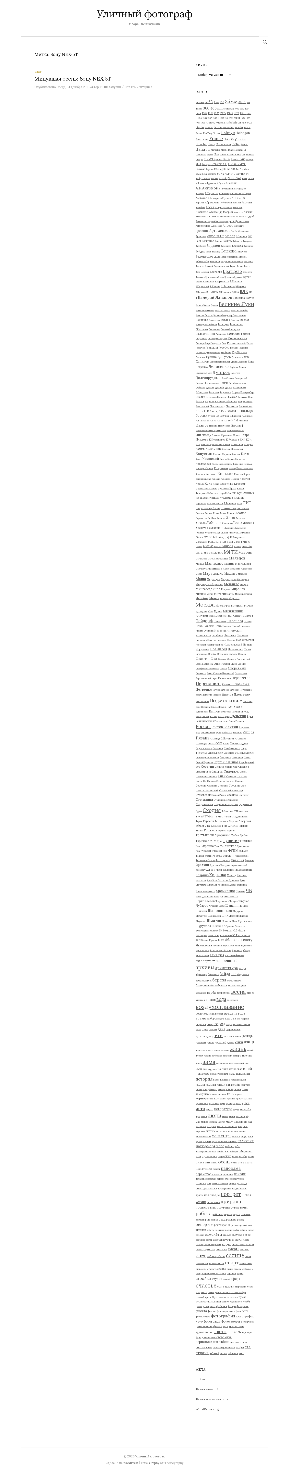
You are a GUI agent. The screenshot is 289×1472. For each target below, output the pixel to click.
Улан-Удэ (219, 846)
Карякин (226, 454)
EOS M (247, 127)
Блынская (215, 261)
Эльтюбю (213, 930)
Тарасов (208, 821)
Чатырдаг (201, 896)
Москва (205, 604)
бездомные (243, 974)
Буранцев (229, 277)
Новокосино (202, 644)
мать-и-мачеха (227, 1126)
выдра (220, 1018)
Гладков (215, 343)
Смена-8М (201, 781)
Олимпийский (243, 659)
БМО (250, 236)
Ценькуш (240, 891)
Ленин (223, 513)
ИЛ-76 (213, 420)
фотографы (212, 1321)
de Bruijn (218, 127)
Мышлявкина (233, 611)
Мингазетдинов (208, 589)
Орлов (234, 663)
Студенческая (221, 804)
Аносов (228, 225)
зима (208, 1061)
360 (206, 108)
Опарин (226, 663)
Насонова (235, 621)
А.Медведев (240, 188)
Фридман (249, 860)
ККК (242, 439)
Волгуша (235, 320)
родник (229, 1230)
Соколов (220, 781)
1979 (236, 113)
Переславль (208, 683)
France (216, 138)
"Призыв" (200, 102)
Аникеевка (216, 225)
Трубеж (235, 835)
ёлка (241, 1353)
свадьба (227, 1235)
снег (201, 1255)
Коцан (216, 483)
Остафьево (201, 668)
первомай (211, 1178)
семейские (208, 1244)
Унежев (230, 846)
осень (224, 1162)
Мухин (218, 611)
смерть (233, 1249)
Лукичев (200, 532)
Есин (250, 397)
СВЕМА (211, 743)
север (199, 1244)
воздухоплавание (220, 1006)
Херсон (210, 869)
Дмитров (221, 372)
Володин (223, 324)
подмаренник (224, 1188)
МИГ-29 (208, 552)
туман (242, 1297)
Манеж (200, 563)
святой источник (223, 1239)
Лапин (216, 508)
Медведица (243, 579)
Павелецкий (228, 673)
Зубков (211, 416)
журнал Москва (203, 1055)
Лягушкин (244, 532)
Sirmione (212, 174)
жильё (250, 1050)
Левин (216, 513)
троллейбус (211, 1297)
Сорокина (212, 785)
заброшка (217, 1055)
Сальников (218, 748)
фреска (217, 1326)
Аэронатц (215, 236)
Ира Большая (213, 435)
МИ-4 (239, 542)
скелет (199, 1249)
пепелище (201, 1178)
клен (229, 1089)
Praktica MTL (237, 164)
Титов (234, 826)
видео (250, 992)
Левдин (208, 513)
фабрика (221, 1306)
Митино (201, 593)
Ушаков (217, 850)
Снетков (211, 781)
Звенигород (217, 406)
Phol (198, 164)
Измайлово (201, 430)
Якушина (217, 945)
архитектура (226, 968)
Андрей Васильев (216, 221)
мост (250, 1136)
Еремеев (221, 397)
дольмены (201, 1042)
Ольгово (218, 663)
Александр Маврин (221, 211)
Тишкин (243, 825)
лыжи (204, 1116)
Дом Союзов (227, 378)
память (216, 1169)
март (229, 1121)
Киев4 (199, 459)
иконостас (235, 1068)
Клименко (238, 464)
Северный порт (215, 752)
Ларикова (228, 508)
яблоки (223, 1353)
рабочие (218, 1214)
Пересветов (240, 678)
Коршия (235, 479)
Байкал (218, 241)
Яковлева (204, 945)
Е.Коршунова (239, 387)
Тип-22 (226, 825)
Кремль (213, 488)
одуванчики (209, 1156)
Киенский (210, 458)
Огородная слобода (227, 654)
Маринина (214, 568)
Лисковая (240, 518)
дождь (247, 1036)
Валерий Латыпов (215, 297)
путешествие (229, 1207)
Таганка (228, 816)
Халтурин (225, 865)
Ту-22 (213, 841)
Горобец (224, 347)
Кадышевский (215, 444)
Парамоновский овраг (206, 678)
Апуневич (239, 225)
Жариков (209, 401)
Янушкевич (246, 945)
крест (239, 1098)
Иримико (227, 435)
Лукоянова (210, 532)
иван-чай (201, 1068)
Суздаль (233, 804)
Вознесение (214, 320)
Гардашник (201, 338)
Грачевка (215, 352)
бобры (213, 985)
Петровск (234, 689)
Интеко (201, 435)
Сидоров (217, 771)
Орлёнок (241, 663)
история (204, 1079)
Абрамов (200, 202)
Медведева (229, 579)
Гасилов (211, 338)
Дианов (242, 367)
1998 (203, 122)
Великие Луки (236, 304)
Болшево (200, 266)
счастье (206, 1285)
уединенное (236, 1301)
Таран (199, 821)
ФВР (225, 851)
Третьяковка (205, 835)
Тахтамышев (221, 821)
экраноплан (227, 1347)
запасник (227, 1055)
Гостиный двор (203, 352)
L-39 (208, 149)
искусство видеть (219, 1073)
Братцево (232, 271)
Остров (223, 668)
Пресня (222, 707)
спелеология (202, 1263)
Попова (214, 707)
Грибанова (226, 352)
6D (210, 101)
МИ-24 (199, 546)
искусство (203, 1073)
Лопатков (227, 523)
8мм (216, 102)
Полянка (205, 707)
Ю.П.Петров (226, 935)
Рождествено (221, 721)
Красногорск (202, 488)
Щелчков (217, 926)
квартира (245, 1084)
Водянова (202, 319)
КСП (198, 444)
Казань (226, 444)
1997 (198, 122)
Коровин (216, 479)
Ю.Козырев (201, 935)
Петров (216, 689)
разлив (245, 1214)
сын (219, 1286)
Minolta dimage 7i (237, 149)
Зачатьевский (202, 406)
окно (227, 1156)
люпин (225, 1116)
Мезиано (218, 584)
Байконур (237, 241)
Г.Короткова (202, 329)
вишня (211, 1000)
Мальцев (237, 558)
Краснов (240, 483)
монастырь (221, 1135)
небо (220, 1146)
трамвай (200, 1297)
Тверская (233, 821)
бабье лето (213, 974)
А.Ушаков (201, 197)
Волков (244, 319)
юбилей (214, 1353)
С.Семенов (240, 738)
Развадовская (202, 716)
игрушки (212, 1069)
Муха (210, 611)
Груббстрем (239, 352)
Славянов (231, 776)
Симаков (201, 776)
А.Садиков (211, 193)
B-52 (226, 122)
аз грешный (227, 960)
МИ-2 (232, 541)
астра (242, 968)
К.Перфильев (217, 439)
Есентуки (243, 397)
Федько (209, 855)
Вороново (236, 324)
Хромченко (225, 891)
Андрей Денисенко (237, 221)
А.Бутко (221, 183)
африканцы (201, 974)
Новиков (231, 640)
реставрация (222, 1224)
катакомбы (233, 1084)
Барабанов (201, 246)
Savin (198, 174)
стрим (240, 1273)
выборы (212, 1018)
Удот (198, 846)
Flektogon (243, 133)
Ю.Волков (225, 930)
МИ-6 (246, 541)
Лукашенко (240, 528)
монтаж (236, 1136)
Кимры (223, 459)
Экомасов (240, 926)
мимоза (234, 1131)
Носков (247, 649)
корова (238, 1094)
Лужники (229, 528)
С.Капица (215, 738)
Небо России (205, 626)
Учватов (206, 850)
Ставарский (203, 794)
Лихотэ (201, 523)
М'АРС (208, 537)
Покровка (247, 701)
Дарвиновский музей (220, 361)
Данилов (202, 361)
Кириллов (240, 459)
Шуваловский (245, 921)
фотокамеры (230, 1321)
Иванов (202, 425)
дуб (224, 1042)
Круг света (223, 488)
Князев (199, 468)
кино (199, 1089)
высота (230, 1018)
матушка (211, 1126)
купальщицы (217, 1103)
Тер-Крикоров (214, 826)
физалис (212, 1311)
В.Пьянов (212, 291)
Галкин (245, 333)
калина (225, 1079)
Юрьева (213, 940)
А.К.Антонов (207, 188)
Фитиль (211, 860)
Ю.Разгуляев (241, 935)
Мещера (244, 584)
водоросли (232, 1000)
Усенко (246, 846)
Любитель (234, 532)
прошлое (202, 1207)
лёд (247, 1116)
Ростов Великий (225, 727)
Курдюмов (226, 497)
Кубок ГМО (230, 493)
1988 (215, 118)
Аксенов (202, 212)
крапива (231, 1098)
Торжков (210, 830)
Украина (208, 846)
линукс (209, 1109)
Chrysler (200, 127)
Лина (230, 517)
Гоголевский (236, 343)
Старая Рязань (218, 795)
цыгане (213, 1337)
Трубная (244, 835)
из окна (222, 1069)
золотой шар (242, 1063)
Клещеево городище (222, 464)
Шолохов (226, 921)
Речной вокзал (205, 721)
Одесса (242, 654)
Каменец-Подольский (232, 449)
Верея (208, 315)
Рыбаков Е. (227, 732)
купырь (230, 1103)
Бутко (247, 277)
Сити (221, 776)
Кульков (213, 497)
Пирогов (227, 694)
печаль (201, 1183)
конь (230, 1094)
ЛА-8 (239, 503)
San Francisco (242, 169)
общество (245, 1151)
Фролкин (202, 865)
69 (244, 102)
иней (247, 1068)
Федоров (200, 855)
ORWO (209, 159)
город (219, 1023)
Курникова (201, 503)
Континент (211, 474)
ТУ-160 (218, 816)
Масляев (242, 573)
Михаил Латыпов (243, 594)
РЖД (246, 711)
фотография (223, 1316)
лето (200, 1108)
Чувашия (213, 905)
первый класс (224, 1178)
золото (232, 1063)
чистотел (234, 1342)
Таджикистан (240, 816)
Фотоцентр (222, 860)
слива (219, 1249)
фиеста (201, 1311)
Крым (232, 488)
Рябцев (248, 732)
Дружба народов (237, 383)
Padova (219, 159)
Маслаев (230, 573)
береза (219, 980)
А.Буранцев (210, 183)
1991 (226, 118)
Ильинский (220, 430)
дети (217, 1035)
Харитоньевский (239, 865)
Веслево (218, 315)
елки (239, 1042)
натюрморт (205, 1146)
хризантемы (236, 1326)
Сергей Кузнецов (204, 762)
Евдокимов (225, 392)
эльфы (240, 1347)
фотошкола (204, 1326)
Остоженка (213, 668)
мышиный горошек (227, 1141)
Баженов (208, 241)
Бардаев (213, 245)
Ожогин (203, 658)
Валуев (250, 297)
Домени (199, 383)
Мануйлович (243, 563)
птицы (214, 1207)
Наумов (247, 621)
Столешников (220, 800)
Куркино (239, 497)
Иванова (213, 425)
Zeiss (244, 178)
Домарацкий (241, 378)
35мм (231, 101)
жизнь (238, 1048)
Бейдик (200, 251)
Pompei (206, 164)
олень (251, 1156)
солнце (235, 1255)
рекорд (240, 1219)
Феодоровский (224, 855)
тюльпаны (213, 1301)
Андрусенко (203, 225)
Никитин (220, 630)
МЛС (215, 552)
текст (204, 1292)
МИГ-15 (208, 546)
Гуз (219, 357)
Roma (226, 169)
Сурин (199, 811)
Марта (199, 573)
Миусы (230, 594)
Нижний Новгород (241, 626)
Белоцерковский (229, 256)
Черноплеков (205, 901)
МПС (220, 552)
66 (240, 102)
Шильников (230, 915)
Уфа (198, 851)
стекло (221, 1268)
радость (228, 1214)
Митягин (220, 593)
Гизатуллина (237, 338)
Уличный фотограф (144, 14)
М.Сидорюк (201, 542)
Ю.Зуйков (239, 930)
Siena (204, 174)
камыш (200, 1084)
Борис (233, 266)
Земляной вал (245, 406)
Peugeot (249, 159)
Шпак (234, 921)
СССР (218, 743)
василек (232, 985)
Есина (200, 401)
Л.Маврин (230, 503)
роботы (210, 1230)
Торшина (231, 830)
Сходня (212, 810)
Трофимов (222, 835)
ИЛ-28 (205, 420)
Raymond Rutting (214, 169)
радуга (236, 1214)
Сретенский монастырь (231, 790)
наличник (245, 1141)
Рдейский (238, 716)
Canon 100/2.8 (244, 122)
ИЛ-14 (199, 420)
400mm (216, 108)
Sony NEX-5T (242, 174)
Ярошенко (237, 950)
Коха (208, 483)
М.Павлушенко (237, 537)
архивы (205, 967)
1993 (237, 118)
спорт (232, 1263)
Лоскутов (202, 527)
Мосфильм (238, 605)
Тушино (231, 840)
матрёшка (201, 1126)
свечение (200, 1239)
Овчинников (201, 654)
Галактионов (205, 334)
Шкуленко (201, 921)
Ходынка (217, 874)
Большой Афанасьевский (217, 266)
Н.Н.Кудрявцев (203, 615)
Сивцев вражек (203, 771)
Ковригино (221, 468)
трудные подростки (227, 1297)
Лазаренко (206, 508)
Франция (237, 860)
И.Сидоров (247, 416)
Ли (209, 518)
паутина (228, 1174)
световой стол (241, 1234)
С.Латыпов (228, 738)
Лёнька (199, 537)
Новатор (211, 640)
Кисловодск (203, 463)
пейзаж (240, 1174)
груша (205, 1029)
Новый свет (235, 649)
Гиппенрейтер (203, 343)
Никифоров (217, 635)
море (244, 1136)
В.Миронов (241, 286)
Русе (218, 732)
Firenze (216, 133)
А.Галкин (231, 183)
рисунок (201, 1229)
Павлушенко (241, 673)
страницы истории (214, 1273)
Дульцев (210, 387)
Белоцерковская (208, 256)
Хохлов (201, 880)
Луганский (216, 528)
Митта (210, 594)
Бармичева (226, 246)
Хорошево (242, 875)
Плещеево (242, 694)
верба (211, 992)
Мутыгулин (201, 611)
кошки (223, 1098)
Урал (239, 846)
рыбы (236, 1230)
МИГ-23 (227, 546)
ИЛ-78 (220, 420)
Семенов (200, 757)
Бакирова (247, 241)
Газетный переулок (230, 329)
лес (246, 1103)
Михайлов (202, 598)
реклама (231, 1219)
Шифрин (243, 916)
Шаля (222, 905)
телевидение (214, 1292)
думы (230, 1042)
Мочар (248, 605)
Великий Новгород (205, 310)
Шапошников (220, 910)
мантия (221, 1121)
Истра (244, 435)
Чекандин (218, 896)
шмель (216, 1347)
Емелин (200, 396)
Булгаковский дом (214, 277)
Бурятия (238, 277)
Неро (218, 626)
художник (202, 1332)
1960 (237, 108)
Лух (218, 532)
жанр (249, 1041)
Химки (219, 869)
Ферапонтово (242, 855)
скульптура (209, 1249)
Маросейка (246, 568)
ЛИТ (247, 503)
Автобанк (200, 207)
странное (231, 1273)
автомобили (234, 955)
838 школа (228, 108)
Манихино (214, 563)
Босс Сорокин (202, 272)
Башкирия (248, 246)
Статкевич (243, 795)
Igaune (243, 144)
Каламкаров (237, 444)
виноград (200, 1000)
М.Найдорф (221, 537)
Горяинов (243, 347)
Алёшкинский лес (226, 216)
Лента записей (207, 1389)
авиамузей (202, 955)
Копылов (238, 474)
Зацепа (248, 401)
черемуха (224, 1337)
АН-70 (242, 198)
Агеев (210, 207)
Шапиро (244, 905)
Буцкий (199, 281)
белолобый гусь (204, 980)
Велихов (200, 315)
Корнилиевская (203, 479)
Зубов (219, 416)
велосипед (201, 993)
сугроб (226, 1279)
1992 (231, 118)
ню (227, 1151)
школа (200, 1347)
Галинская (221, 334)
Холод (231, 875)
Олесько (231, 659)
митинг (243, 1131)
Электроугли (202, 930)
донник (210, 1042)
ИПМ (234, 420)
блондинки (203, 985)
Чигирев (233, 901)
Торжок (222, 830)
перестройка (237, 1178)
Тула (219, 841)
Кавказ (204, 444)
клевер (221, 1089)
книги (237, 1089)
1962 (242, 108)
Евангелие (214, 392)
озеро (221, 1156)
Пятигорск (226, 711)
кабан (216, 1079)
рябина (243, 1230)
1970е (198, 113)
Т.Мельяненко (241, 811)
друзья (218, 1042)
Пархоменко (224, 678)
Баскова (237, 246)
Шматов (214, 920)
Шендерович (214, 916)
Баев (199, 240)
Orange (199, 159)
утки (206, 1306)
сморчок (244, 1249)
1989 (221, 118)
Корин (247, 474)
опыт (207, 1162)
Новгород (221, 640)
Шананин (232, 905)
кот (216, 1098)
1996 (248, 118)
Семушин (225, 757)
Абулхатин (226, 202)
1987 (209, 118)
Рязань (203, 738)
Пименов (217, 694)
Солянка (239, 781)
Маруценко (213, 573)
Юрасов (204, 940)
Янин (237, 945)
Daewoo (209, 127)
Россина (240, 721)
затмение (246, 1055)
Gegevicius (238, 139)
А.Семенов (224, 193)
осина (234, 1162)
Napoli (210, 154)
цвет (211, 1332)
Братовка (216, 271)
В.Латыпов (228, 286)
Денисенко (219, 366)
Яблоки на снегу (238, 940)
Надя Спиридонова (239, 615)
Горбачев (200, 347)
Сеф (235, 766)
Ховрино (202, 875)
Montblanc (201, 154)
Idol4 (235, 144)
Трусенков (202, 840)
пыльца (244, 1207)
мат (250, 1121)
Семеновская (212, 757)
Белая (208, 251)
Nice (216, 154)
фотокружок (247, 1321)
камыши (211, 1084)
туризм (201, 1301)
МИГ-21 (218, 546)
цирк (244, 1332)
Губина (211, 357)
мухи (214, 1141)
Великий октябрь (239, 310)
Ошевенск (201, 673)
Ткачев (199, 830)
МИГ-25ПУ (247, 546)
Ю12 (198, 940)
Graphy (154, 1463)
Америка (240, 216)
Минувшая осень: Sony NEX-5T (72, 78)
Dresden (239, 127)
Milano (224, 149)
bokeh (233, 122)
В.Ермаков (222, 281)
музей (199, 1141)
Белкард (216, 251)
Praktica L (219, 164)
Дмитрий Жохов (204, 373)
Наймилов (220, 621)
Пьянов (214, 711)
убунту (225, 1301)
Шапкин (201, 911)
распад (214, 1219)
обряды (234, 1151)
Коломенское (244, 468)
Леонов (240, 513)
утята (212, 1306)
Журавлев (219, 401)
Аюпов (230, 236)
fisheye (228, 132)
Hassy (211, 144)
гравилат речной (241, 1024)
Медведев (213, 579)
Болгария (248, 261)
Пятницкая (237, 711)
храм (225, 1326)
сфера (235, 1279)
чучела (243, 1342)
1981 (249, 113)
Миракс (225, 589)
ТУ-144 (208, 816)
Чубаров (202, 905)
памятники (204, 1169)
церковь (234, 1332)
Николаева (242, 635)
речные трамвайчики (241, 1225)
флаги (232, 1311)
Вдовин (214, 305)
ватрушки (241, 985)
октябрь (243, 1156)
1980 (243, 113)
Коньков (225, 473)
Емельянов (211, 397)
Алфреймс (201, 216)
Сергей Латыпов (226, 762)
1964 (247, 108)
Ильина (211, 430)
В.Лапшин (215, 286)
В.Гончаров (208, 281)
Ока (214, 658)
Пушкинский (202, 711)
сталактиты (245, 1263)
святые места (242, 1239)
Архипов (201, 236)
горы (229, 1024)
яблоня (233, 1353)
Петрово (225, 689)
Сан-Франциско (232, 748)
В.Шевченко (225, 292)
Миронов (238, 589)
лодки (236, 1109)
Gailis (227, 139)
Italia (200, 149)
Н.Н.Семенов (218, 615)
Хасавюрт (200, 869)
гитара (210, 1024)
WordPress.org (207, 1409)
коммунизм (203, 1093)
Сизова (243, 771)
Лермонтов (201, 518)
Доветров (235, 373)
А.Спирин (246, 193)
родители (220, 1230)
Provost (200, 169)
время (201, 1018)
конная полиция (218, 1094)
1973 (210, 113)
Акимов (228, 207)
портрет (231, 1194)
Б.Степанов (241, 236)
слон (224, 1249)
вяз (238, 1018)
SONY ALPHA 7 (226, 173)
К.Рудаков (232, 439)
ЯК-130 (221, 940)
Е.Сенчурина (202, 392)
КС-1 (249, 439)
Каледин (248, 444)
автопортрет (205, 961)
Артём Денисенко (240, 231)
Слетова (242, 776)
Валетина (239, 297)
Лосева (248, 523)
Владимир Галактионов (234, 315)
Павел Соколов (214, 673)
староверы (201, 1269)
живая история (221, 1050)
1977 (223, 113)
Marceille (215, 149)
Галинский (233, 333)
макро (205, 1121)
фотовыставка (203, 1316)
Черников (231, 896)
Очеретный (237, 668)
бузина (222, 985)
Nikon (223, 154)
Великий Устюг (222, 310)
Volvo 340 (234, 178)
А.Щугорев (225, 198)
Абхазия (237, 202)
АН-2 (235, 198)
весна (238, 991)
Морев (214, 598)
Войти (200, 1379)
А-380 (251, 178)
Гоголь (250, 343)
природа (230, 1201)
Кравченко (226, 483)
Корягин (245, 478)
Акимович (237, 207)
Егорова (236, 392)
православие (213, 1202)
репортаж (205, 1224)
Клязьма (248, 464)
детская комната (232, 1036)
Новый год (218, 649)
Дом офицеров (211, 383)
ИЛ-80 (227, 420)
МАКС (211, 541)
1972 (204, 113)
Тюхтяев (245, 841)
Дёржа (228, 387)
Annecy (210, 122)
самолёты (213, 1234)
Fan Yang (207, 133)
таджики (228, 1286)
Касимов (236, 454)
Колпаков (200, 474)
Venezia (206, 178)
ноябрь (220, 1151)
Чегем (209, 896)
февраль (243, 1306)
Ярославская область (220, 950)
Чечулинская (222, 901)
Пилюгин (207, 694)
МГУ (219, 541)
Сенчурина (237, 757)
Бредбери (247, 272)
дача (221, 1029)
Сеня (247, 757)
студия (217, 1279)
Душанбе (219, 387)
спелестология (216, 1263)
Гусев (226, 357)
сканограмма (239, 1244)
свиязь (209, 1239)
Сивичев (243, 766)
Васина (199, 305)
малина (213, 1121)
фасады (232, 1306)
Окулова (222, 659)
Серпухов (219, 766)
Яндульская (228, 945)
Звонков (232, 406)
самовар (200, 1235)
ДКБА (246, 357)
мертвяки (200, 1131)
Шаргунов (238, 911)
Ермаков (231, 396)
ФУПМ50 (243, 851)
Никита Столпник (205, 630)
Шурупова (203, 926)
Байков (227, 240)
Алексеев (238, 212)
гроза (198, 1029)
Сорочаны (223, 785)
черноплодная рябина (212, 1342)
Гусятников (237, 357)
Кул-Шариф (202, 497)
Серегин (207, 766)
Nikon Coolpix (235, 154)
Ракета (213, 716)
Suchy (199, 178)
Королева (225, 479)
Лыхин (224, 532)
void (224, 178)
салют (251, 1230)
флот (238, 1311)
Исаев (236, 435)
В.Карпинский (202, 286)
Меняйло (231, 584)
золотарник (222, 1063)
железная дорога (204, 1050)
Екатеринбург (247, 392)
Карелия (217, 454)
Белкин (228, 251)
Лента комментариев (212, 1399)
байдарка (228, 973)
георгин (245, 1018)
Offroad (250, 154)
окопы (235, 1156)
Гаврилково (214, 329)
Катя (245, 453)
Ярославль (202, 950)
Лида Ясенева (218, 518)
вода (221, 999)
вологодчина (205, 1013)
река (222, 1219)
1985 (204, 118)
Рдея (250, 716)
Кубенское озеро (216, 493)
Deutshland (228, 127)
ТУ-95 (200, 816)
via (220, 178)
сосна (248, 1256)
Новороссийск (215, 644)
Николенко (201, 640)
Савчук (234, 743)
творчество (240, 1286)
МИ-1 (225, 542)
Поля (198, 707)
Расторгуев (223, 716)
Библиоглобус (202, 261)
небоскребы (232, 1146)
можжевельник (203, 1136)
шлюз (208, 1347)
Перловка (227, 684)
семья (218, 1244)
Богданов (225, 261)
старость (211, 1269)
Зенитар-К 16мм (218, 411)
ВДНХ (235, 291)
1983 (199, 118)
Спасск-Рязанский (207, 790)
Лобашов (213, 522)
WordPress (130, 1463)
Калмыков (213, 449)
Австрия (247, 202)
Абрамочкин (212, 202)
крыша (248, 1098)
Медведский (205, 584)
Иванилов (243, 420)
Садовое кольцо (204, 748)
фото (245, 1310)
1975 (216, 113)
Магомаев (213, 558)
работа (204, 1213)
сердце (226, 1244)
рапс (207, 1219)
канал (221, 1084)
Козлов (232, 468)
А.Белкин (200, 183)
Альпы (211, 216)
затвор (236, 1055)
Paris (226, 159)
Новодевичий (245, 639)
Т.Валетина (227, 811)
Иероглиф (237, 425)
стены (230, 1269)
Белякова (242, 256)
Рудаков (244, 727)
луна (198, 1116)
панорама (231, 1168)
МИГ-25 (237, 546)
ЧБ (249, 890)
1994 (243, 118)
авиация (217, 955)
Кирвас (231, 459)
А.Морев (200, 193)
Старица (232, 794)
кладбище (209, 1089)
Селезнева (229, 752)
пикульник (220, 1183)
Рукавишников (208, 732)
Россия (203, 726)
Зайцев (241, 401)
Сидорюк (231, 771)
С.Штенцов (201, 743)
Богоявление (236, 261)
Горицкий (211, 347)
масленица (240, 1121)
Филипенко (201, 860)
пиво (209, 1183)
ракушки (200, 1219)
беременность (234, 980)
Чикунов (243, 900)
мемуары (243, 1126)
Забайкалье (231, 401)
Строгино (233, 800)
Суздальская (245, 804)
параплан (217, 1174)
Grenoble (201, 144)
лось (242, 1109)
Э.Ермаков (229, 926)
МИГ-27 (199, 552)
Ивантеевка (224, 425)
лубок (248, 1109)
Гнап (224, 343)
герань (201, 1024)
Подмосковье (225, 700)
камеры (235, 1079)
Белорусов (242, 251)
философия (222, 1311)
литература (223, 1109)
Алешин (248, 211)
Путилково (234, 707)
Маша (201, 578)
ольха (200, 1162)
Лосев (237, 522)
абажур (246, 950)
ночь (214, 1151)
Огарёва (212, 654)
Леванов (200, 513)
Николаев (230, 635)
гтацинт (213, 1029)
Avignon (220, 122)
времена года (234, 1013)
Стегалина (204, 799)
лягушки (240, 1116)
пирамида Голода (238, 1183)
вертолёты (223, 992)
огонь (198, 1156)
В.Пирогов (200, 292)
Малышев (223, 558)
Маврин (245, 552)
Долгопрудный (208, 378)
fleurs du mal (202, 139)
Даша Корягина (239, 361)
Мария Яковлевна (231, 568)
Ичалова (202, 439)
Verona (214, 178)
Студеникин (204, 804)
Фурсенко (215, 865)
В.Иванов (236, 281)
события (220, 1256)
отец (241, 1162)
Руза (198, 732)
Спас (243, 785)
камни (242, 1079)
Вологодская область (206, 324)
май (198, 1121)
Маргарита (201, 568)
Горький (234, 347)
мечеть (226, 1131)
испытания (243, 1073)
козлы (245, 1089)
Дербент (233, 367)
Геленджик (221, 338)
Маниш (229, 563)
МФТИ (231, 552)
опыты (214, 1162)
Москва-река (223, 605)
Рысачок (237, 732)
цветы (220, 1331)
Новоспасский (233, 644)
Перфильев (240, 684)
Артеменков (219, 230)
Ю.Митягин (213, 935)
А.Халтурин (214, 198)
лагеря (239, 1103)
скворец (250, 1244)
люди (214, 1115)
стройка (203, 1278)
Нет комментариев (138, 87)
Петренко (204, 689)
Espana (199, 133)
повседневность (206, 1188)
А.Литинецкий (226, 188)
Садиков (243, 743)
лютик (232, 1116)
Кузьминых (245, 493)
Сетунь (228, 766)
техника (225, 1292)
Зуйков (225, 416)
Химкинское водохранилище (237, 869)
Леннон (230, 513)
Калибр (200, 448)
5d (206, 102)
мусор (206, 1141)
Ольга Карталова (204, 663)
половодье (212, 1195)
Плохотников (202, 701)
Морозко (233, 598)
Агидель (219, 207)
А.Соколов (235, 193)
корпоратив (205, 1098)
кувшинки (202, 1103)
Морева (224, 598)
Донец (224, 382)
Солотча (229, 781)
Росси (232, 721)
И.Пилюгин (235, 416)
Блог (38, 72)
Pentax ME (238, 159)
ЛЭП (198, 508)
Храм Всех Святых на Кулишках (223, 880)
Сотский (234, 785)
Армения (202, 231)
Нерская (227, 626)
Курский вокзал (215, 503)
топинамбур (238, 1292)
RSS (233, 169)
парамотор (204, 1174)
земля (199, 1063)
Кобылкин (208, 468)
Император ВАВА (235, 430)
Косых (200, 483)
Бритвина (200, 277)
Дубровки (200, 387)
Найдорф (204, 620)
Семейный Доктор (244, 752)
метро (219, 1131)
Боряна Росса (243, 266)
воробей (219, 1013)
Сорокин (201, 785)
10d (222, 102)
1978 (230, 113)
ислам (232, 1073)
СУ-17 (226, 743)
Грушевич (200, 357)
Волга (225, 320)
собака (211, 1256)
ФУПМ (233, 850)
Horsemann (223, 144)
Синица (212, 776)
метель (210, 1131)
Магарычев (201, 558)
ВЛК (244, 291)
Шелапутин (201, 916)
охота (248, 1162)
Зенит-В (202, 411)
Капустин (204, 453)
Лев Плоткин (243, 508)
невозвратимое (203, 1151)
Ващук (206, 305)
